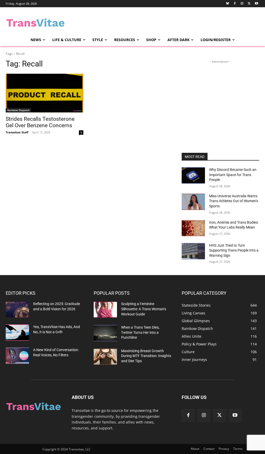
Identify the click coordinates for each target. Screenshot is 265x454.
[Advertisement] (127, 22)
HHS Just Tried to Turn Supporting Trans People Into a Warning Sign (234, 250)
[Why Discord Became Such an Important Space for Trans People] (193, 175)
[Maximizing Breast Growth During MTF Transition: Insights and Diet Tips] (105, 357)
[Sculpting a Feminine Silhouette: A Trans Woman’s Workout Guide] (105, 309)
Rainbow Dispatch (18, 110)
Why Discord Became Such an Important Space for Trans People (232, 175)
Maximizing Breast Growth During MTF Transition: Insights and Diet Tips (146, 356)
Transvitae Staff (17, 132)
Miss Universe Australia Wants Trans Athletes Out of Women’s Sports (233, 201)
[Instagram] (242, 4)
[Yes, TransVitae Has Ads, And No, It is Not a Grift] (17, 332)
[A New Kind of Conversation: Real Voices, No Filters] (17, 355)
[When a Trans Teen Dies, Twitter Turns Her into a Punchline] (105, 333)
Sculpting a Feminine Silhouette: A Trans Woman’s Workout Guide (143, 309)
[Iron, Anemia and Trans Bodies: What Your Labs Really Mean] (193, 228)
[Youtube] (256, 4)
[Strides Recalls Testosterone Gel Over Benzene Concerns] (44, 93)
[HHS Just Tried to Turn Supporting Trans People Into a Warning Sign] (193, 251)
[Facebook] (235, 4)
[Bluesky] (228, 4)
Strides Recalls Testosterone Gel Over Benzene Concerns (40, 122)
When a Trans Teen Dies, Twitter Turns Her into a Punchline (140, 332)
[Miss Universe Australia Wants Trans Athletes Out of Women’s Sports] (193, 202)
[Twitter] (249, 4)
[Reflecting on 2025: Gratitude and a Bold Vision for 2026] (17, 309)
